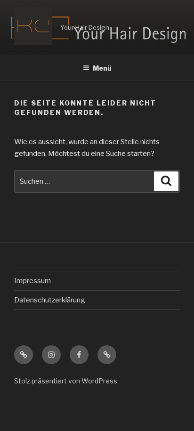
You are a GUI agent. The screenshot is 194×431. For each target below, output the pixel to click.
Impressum (32, 280)
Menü (102, 68)
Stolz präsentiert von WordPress (65, 381)
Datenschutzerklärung (49, 300)
